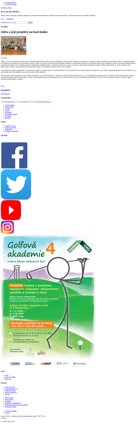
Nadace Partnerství (11, 392)
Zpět (2, 86)
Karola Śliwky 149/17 (30, 416)
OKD (6, 375)
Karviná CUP (26, 102)
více (2, 19)
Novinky (8, 109)
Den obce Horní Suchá (43, 102)
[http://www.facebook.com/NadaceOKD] (14, 168)
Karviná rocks (9, 102)
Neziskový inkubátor (11, 131)
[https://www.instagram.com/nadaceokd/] (7, 233)
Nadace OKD (9, 107)
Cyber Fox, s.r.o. (10, 387)
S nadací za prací (10, 126)
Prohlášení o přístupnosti (13, 403)
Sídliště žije (8, 129)
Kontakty (8, 118)
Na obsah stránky (10, 2)
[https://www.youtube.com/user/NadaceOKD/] (11, 220)
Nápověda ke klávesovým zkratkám (16, 405)
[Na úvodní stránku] (6, 8)
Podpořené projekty (11, 114)
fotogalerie (10, 19)
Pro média (8, 116)
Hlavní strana (9, 397)
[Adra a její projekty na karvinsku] (13, 54)
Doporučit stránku (10, 407)
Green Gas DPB (10, 377)
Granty (7, 110)
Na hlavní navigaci (11, 4)
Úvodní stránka (10, 105)
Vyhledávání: (5, 22)
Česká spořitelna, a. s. (12, 389)
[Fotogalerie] (5, 94)
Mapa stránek (9, 399)
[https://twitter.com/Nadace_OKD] (16, 199)
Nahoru (7, 413)
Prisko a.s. (8, 379)
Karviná (7, 394)
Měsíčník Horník (10, 390)
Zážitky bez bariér (10, 127)
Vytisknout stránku (11, 411)
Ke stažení (8, 112)
